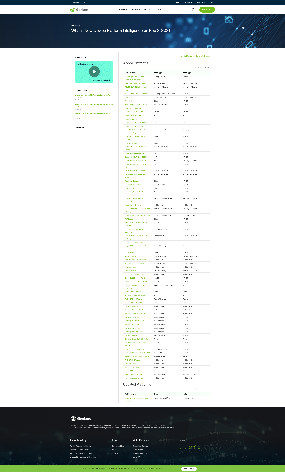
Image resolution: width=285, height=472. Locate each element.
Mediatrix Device (131, 256)
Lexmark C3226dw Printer (134, 242)
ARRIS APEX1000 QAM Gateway (136, 83)
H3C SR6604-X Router (133, 185)
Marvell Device (130, 252)
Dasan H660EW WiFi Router (135, 171)
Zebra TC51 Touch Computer (135, 378)
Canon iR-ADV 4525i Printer (134, 126)
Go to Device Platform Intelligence (195, 56)
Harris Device (129, 188)
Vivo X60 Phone (130, 364)
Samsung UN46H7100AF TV (134, 328)
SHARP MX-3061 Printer (133, 303)
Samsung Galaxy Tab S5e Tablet (136, 313)
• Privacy (161, 468)
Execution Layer (79, 440)
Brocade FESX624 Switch (134, 112)
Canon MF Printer (131, 119)
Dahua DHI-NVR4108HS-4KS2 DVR (137, 161)
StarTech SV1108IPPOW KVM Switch (138, 353)
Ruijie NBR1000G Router (133, 299)
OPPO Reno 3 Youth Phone (134, 274)
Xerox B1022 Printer (132, 371)
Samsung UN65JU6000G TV (135, 332)
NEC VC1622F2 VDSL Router (135, 263)
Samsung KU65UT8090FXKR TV (136, 317)
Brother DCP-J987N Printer (134, 115)
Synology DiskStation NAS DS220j (137, 356)
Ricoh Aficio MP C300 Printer (135, 295)
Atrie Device (129, 97)
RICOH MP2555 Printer (133, 292)
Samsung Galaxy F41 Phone (134, 306)
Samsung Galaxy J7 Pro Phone (135, 310)
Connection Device (131, 143)
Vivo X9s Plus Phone (132, 367)
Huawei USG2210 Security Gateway (137, 215)
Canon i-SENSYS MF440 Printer (136, 123)
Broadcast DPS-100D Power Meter (137, 104)
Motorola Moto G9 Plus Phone (135, 260)
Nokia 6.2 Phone (130, 267)
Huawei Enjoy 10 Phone (133, 205)
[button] (123, 9)
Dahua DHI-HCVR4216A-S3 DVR (136, 157)
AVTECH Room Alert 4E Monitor (136, 94)
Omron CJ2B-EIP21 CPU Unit (135, 278)
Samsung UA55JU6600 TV (134, 324)
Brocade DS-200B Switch (134, 108)
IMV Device (129, 219)
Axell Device (129, 101)
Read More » (78, 100)
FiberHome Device (131, 181)
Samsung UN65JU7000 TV (134, 335)
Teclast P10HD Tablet (132, 360)
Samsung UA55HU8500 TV (134, 321)
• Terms (166, 468)
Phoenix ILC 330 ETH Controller (136, 281)
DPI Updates (75, 26)
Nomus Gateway (130, 271)
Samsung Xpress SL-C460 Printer (136, 339)
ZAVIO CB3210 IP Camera (134, 374)
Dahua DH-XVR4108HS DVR (134, 153)
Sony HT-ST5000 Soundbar (134, 349)
